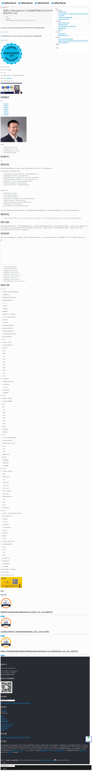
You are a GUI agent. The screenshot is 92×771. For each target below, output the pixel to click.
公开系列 (8, 18)
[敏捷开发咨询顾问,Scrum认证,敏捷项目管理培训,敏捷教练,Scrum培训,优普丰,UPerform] (34, 5)
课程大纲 (5, 114)
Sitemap (52, 760)
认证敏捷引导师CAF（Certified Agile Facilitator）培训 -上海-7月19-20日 (25, 631)
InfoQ (2, 716)
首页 (7, 16)
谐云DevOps (3, 718)
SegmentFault (4, 719)
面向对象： (6, 111)
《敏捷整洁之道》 (83, 750)
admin (2, 591)
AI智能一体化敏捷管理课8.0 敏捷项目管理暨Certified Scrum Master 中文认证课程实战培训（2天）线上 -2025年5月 (39, 651)
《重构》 (10, 752)
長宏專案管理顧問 (5, 721)
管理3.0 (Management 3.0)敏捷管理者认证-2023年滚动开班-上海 (20, 20)
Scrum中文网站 (4, 728)
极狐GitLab (3, 729)
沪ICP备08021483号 (45, 760)
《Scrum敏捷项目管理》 (60, 750)
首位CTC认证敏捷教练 (6, 726)
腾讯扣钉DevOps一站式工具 (7, 724)
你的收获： (6, 113)
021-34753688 (8, 78)
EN (5, 763)
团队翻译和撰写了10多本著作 (46, 750)
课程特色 (5, 109)
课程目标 (5, 107)
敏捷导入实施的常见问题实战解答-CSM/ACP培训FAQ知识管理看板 (15, 703)
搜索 (57, 48)
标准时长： (6, 105)
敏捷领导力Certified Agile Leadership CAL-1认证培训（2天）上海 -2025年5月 (27, 612)
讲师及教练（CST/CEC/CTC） (18, 750)
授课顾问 (5, 104)
